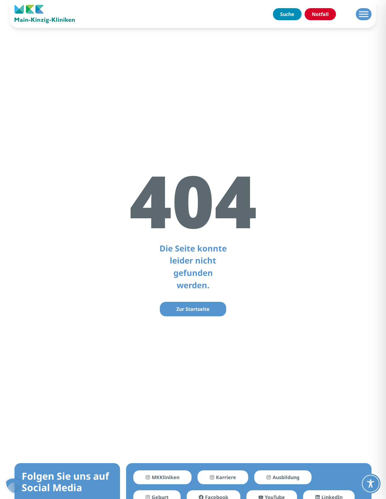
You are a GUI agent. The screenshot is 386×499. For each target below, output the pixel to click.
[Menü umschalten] (364, 14)
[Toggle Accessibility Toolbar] (370, 483)
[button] (13, 485)
